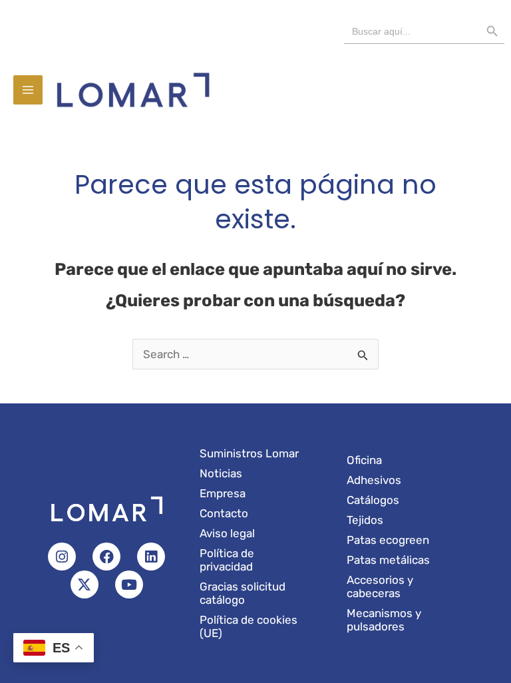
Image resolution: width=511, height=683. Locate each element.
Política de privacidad (227, 560)
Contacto (224, 513)
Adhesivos (374, 480)
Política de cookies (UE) (248, 626)
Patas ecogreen (388, 540)
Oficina (364, 460)
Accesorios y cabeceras (380, 586)
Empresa (223, 493)
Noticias (221, 473)
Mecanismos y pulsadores (384, 619)
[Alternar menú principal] (28, 90)
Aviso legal (227, 533)
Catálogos (373, 500)
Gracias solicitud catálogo (242, 593)
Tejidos (365, 520)
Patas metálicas (388, 560)
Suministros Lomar (249, 453)
